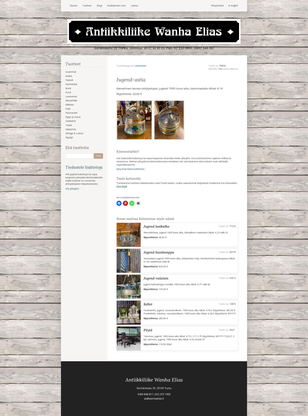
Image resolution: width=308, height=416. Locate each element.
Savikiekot (70, 120)
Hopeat (69, 79)
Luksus (134, 5)
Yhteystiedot (217, 5)
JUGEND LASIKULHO (156, 226)
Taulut (68, 125)
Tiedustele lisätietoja (84, 167)
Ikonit (68, 88)
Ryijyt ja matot (73, 116)
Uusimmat (70, 71)
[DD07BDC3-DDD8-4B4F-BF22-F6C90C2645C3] (135, 101)
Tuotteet (87, 5)
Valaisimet (70, 129)
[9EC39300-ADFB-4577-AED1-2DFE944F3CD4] (169, 101)
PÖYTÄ (148, 330)
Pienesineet (71, 112)
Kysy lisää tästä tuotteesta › (130, 168)
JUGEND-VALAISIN (156, 278)
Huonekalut (71, 84)
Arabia (68, 75)
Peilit (67, 108)
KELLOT (148, 304)
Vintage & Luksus (74, 133)
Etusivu (73, 5)
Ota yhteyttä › (72, 188)
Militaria (69, 104)
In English (233, 5)
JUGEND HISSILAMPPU (159, 252)
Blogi (99, 5)
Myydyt (69, 137)
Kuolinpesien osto (116, 5)
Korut (68, 92)
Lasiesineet (71, 96)
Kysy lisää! (121, 186)
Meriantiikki (71, 100)
